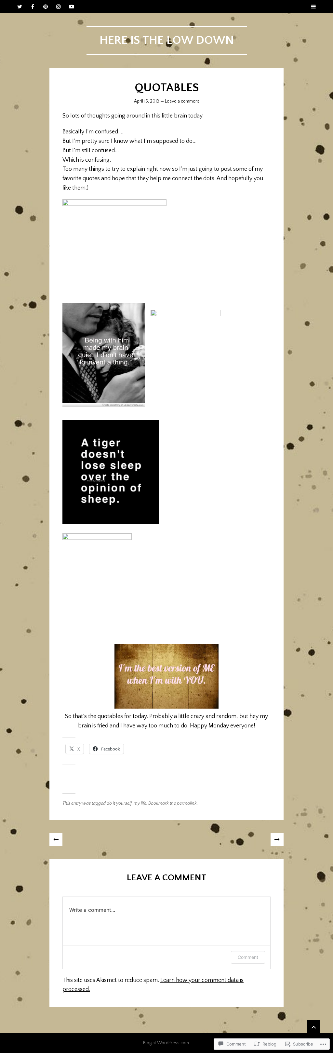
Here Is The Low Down (167, 40)
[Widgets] (313, 1026)
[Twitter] (19, 6)
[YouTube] (71, 6)
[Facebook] (32, 6)
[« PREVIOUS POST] (55, 839)
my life (140, 803)
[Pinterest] (45, 6)
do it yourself (119, 803)
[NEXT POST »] (277, 839)
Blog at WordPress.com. (166, 1043)
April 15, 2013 (146, 101)
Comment (248, 957)
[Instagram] (58, 6)
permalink (187, 803)
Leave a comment (182, 101)
